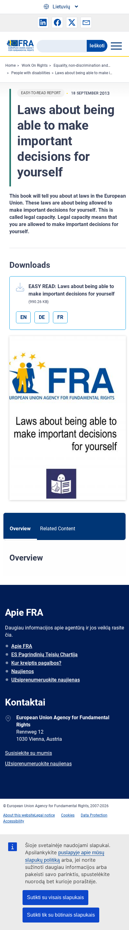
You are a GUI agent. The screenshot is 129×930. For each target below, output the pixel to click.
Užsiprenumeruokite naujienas (45, 680)
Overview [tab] (20, 529)
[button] (43, 22)
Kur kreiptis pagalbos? (36, 663)
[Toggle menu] (116, 45)
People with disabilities (30, 73)
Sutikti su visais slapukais (55, 897)
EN (23, 317)
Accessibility (13, 821)
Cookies (68, 815)
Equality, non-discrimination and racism (87, 65)
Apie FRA (21, 646)
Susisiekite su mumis (28, 753)
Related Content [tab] (57, 529)
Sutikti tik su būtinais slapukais (61, 915)
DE (42, 317)
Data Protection (94, 815)
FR (60, 317)
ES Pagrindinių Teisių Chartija (44, 655)
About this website (18, 815)
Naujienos (22, 671)
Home (10, 65)
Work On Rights (35, 65)
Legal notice (44, 815)
